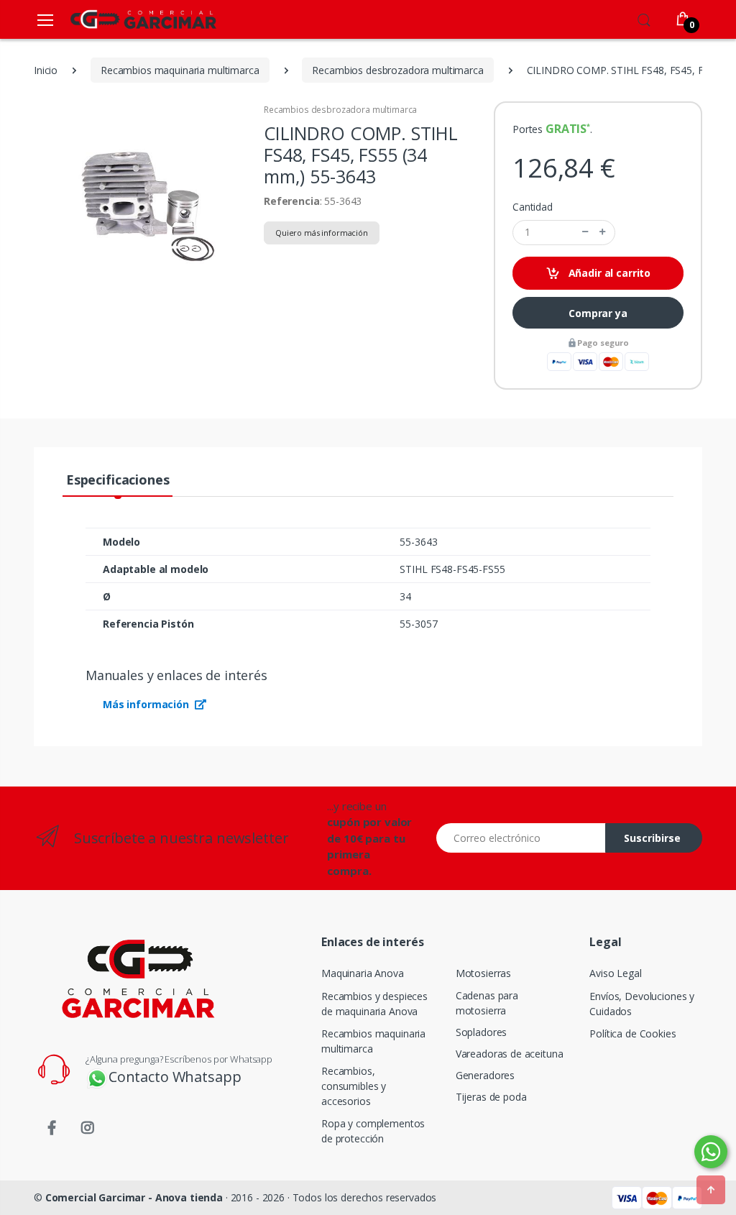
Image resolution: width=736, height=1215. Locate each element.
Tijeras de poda (491, 1097)
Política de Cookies (632, 1033)
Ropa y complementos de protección (373, 1131)
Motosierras (483, 973)
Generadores (485, 1075)
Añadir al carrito (608, 273)
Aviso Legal (615, 973)
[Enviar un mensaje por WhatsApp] (710, 1151)
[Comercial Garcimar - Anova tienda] (122, 19)
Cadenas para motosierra (487, 1003)
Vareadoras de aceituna (510, 1053)
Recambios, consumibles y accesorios (353, 1086)
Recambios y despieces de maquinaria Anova (374, 1003)
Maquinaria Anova (362, 973)
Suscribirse (652, 838)
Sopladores (481, 1032)
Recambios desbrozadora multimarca (340, 110)
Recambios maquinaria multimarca (373, 1041)
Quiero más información (321, 232)
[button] (644, 18)
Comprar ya (598, 313)
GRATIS (566, 129)
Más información (147, 704)
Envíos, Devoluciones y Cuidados (641, 1003)
